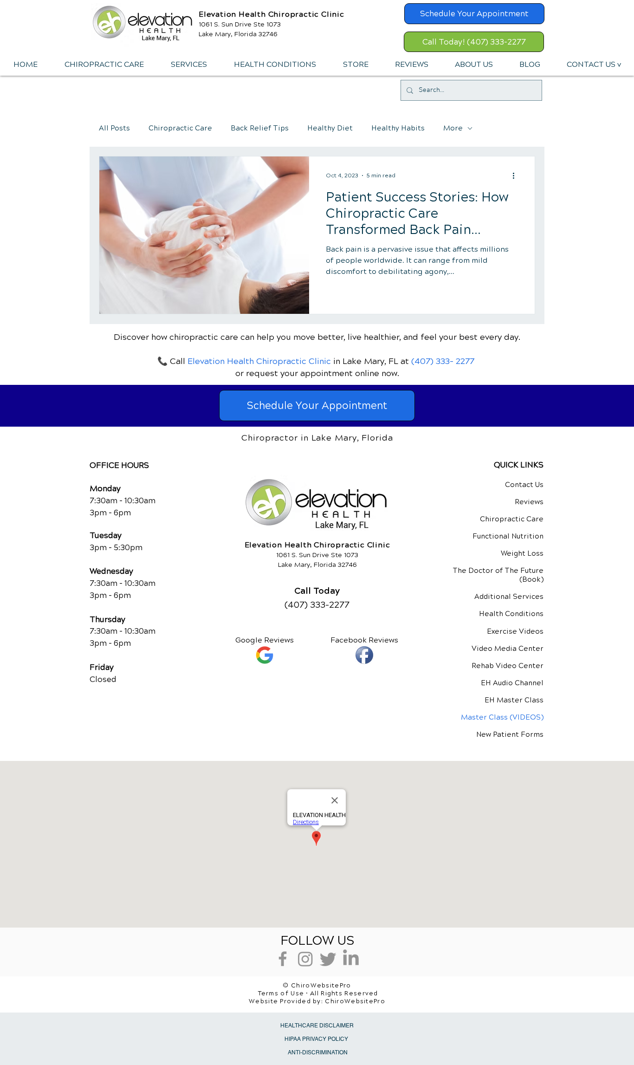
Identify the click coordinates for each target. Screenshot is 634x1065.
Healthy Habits (398, 128)
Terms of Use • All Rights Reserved (318, 993)
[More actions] (516, 175)
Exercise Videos (515, 631)
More (453, 128)
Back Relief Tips (260, 128)
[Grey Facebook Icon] (282, 958)
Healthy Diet (330, 128)
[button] (188, 64)
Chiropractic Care (180, 128)
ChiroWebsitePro (355, 1001)
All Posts (114, 128)
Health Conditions (511, 614)
